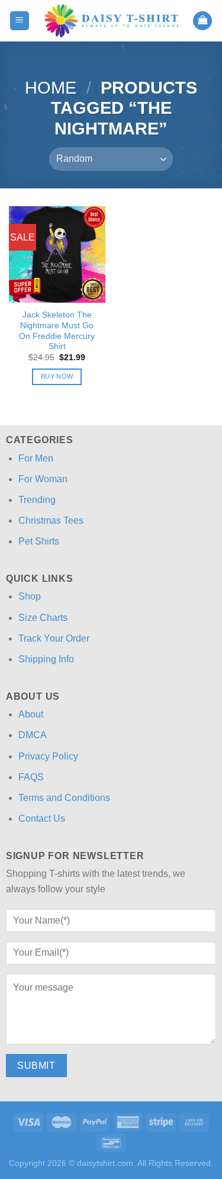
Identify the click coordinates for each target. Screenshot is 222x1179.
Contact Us (41, 818)
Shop (29, 596)
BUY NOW (57, 376)
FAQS (31, 777)
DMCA (32, 735)
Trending (37, 500)
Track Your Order (53, 638)
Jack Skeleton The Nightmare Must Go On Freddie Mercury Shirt (57, 330)
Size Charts (42, 618)
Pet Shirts (38, 541)
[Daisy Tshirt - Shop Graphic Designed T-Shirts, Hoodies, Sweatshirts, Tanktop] (111, 20)
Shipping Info (46, 659)
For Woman (42, 479)
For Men (35, 458)
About (30, 714)
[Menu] (20, 21)
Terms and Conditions (64, 798)
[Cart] (202, 21)
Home (50, 87)
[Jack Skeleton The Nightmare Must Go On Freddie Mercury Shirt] (57, 254)
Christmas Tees (50, 520)
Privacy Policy (48, 756)
